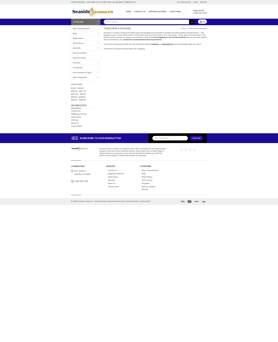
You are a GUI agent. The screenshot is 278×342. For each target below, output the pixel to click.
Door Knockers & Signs (82, 72)
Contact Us (139, 12)
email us (155, 44)
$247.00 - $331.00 (78, 94)
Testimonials (76, 126)
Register (203, 2)
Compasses (78, 68)
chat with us (167, 44)
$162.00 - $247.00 (78, 91)
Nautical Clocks (79, 58)
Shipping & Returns (157, 12)
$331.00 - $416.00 (78, 97)
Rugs (75, 33)
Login (195, 2)
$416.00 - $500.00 (78, 100)
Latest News (175, 12)
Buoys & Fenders (80, 53)
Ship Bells (77, 48)
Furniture (76, 63)
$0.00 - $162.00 (77, 88)
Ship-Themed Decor (81, 28)
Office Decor (78, 43)
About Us (75, 123)
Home (128, 12)
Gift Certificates (184, 2)
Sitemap (74, 120)
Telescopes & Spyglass (198, 28)
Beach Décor (78, 38)
